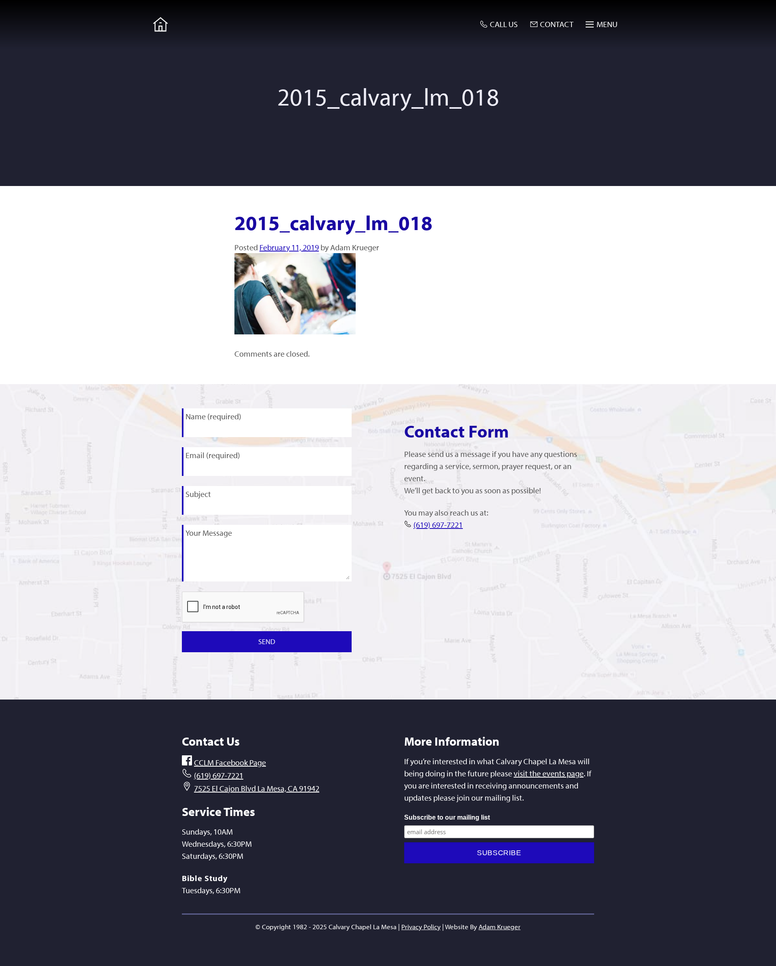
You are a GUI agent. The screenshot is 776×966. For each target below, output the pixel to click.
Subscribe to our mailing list (447, 817)
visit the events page (549, 773)
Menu (607, 24)
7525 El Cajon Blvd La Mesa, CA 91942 (256, 788)
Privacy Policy (421, 926)
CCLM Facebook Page (230, 762)
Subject (198, 494)
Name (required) (213, 416)
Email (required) (213, 455)
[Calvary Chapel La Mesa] (160, 24)
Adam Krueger (500, 926)
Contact (557, 24)
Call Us (504, 24)
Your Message (209, 533)
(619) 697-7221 (438, 525)
